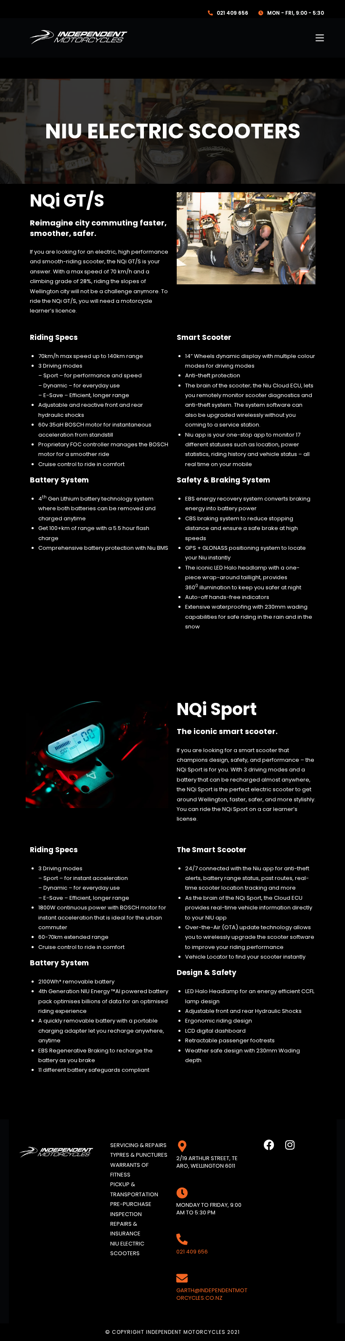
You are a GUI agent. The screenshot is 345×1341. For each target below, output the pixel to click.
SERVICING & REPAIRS (138, 1145)
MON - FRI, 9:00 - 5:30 (295, 12)
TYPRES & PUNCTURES (138, 1155)
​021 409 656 (233, 12)
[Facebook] (268, 1144)
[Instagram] (289, 1144)
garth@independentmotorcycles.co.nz (211, 1294)
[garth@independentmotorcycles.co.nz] (182, 1278)
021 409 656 (192, 1252)
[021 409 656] (182, 1239)
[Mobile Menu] (320, 38)
